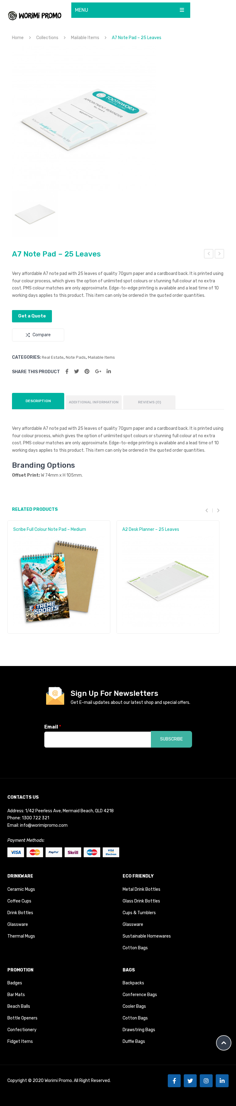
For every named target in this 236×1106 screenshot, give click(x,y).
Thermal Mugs (21, 936)
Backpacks (133, 983)
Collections (47, 37)
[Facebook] (67, 371)
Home (18, 37)
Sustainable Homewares (147, 936)
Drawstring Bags (139, 1029)
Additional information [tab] (94, 402)
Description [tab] (38, 401)
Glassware (17, 924)
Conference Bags (140, 994)
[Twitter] (76, 371)
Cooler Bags (134, 1006)
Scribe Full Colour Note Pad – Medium (49, 529)
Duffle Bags (134, 1041)
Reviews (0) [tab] (149, 402)
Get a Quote (32, 316)
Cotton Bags (135, 948)
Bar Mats (16, 994)
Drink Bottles (20, 912)
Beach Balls (18, 1006)
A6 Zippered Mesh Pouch (219, 254)
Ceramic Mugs (21, 889)
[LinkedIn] (109, 371)
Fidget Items (20, 1041)
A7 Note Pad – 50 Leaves (209, 254)
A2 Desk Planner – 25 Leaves (150, 529)
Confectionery (22, 1029)
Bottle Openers (22, 1018)
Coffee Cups (19, 901)
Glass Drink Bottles (141, 901)
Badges (14, 983)
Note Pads (76, 357)
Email (52, 727)
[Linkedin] (222, 1080)
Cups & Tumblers (139, 912)
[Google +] (98, 371)
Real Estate (53, 357)
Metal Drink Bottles (141, 889)
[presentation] (209, 511)
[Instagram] (206, 1080)
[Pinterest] (87, 371)
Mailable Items (85, 37)
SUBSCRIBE (171, 739)
